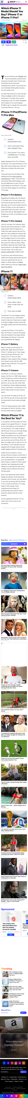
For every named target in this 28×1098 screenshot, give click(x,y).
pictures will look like (7, 252)
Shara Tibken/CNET (6, 135)
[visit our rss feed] (23, 1063)
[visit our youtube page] (19, 1063)
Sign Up (23, 1012)
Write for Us (22, 1079)
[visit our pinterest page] (12, 1063)
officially (20, 76)
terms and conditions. (21, 1093)
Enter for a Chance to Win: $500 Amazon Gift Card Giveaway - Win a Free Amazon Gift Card (14, 4)
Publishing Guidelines (21, 1088)
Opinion (7, 6)
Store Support (9, 1081)
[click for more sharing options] (14, 41)
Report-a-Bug (19, 1081)
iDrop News (11, 1092)
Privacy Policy (8, 1087)
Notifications (22, 1077)
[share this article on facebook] (3, 41)
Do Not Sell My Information (9, 1088)
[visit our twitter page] (8, 1063)
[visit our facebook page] (4, 1063)
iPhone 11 (3, 6)
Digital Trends (4, 291)
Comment (18, 544)
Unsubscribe (13, 1077)
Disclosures (14, 1089)
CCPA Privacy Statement (18, 1087)
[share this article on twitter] (8, 41)
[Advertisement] (14, 61)
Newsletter (14, 1079)
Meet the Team (5, 1079)
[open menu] (2, 1)
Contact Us (4, 1077)
